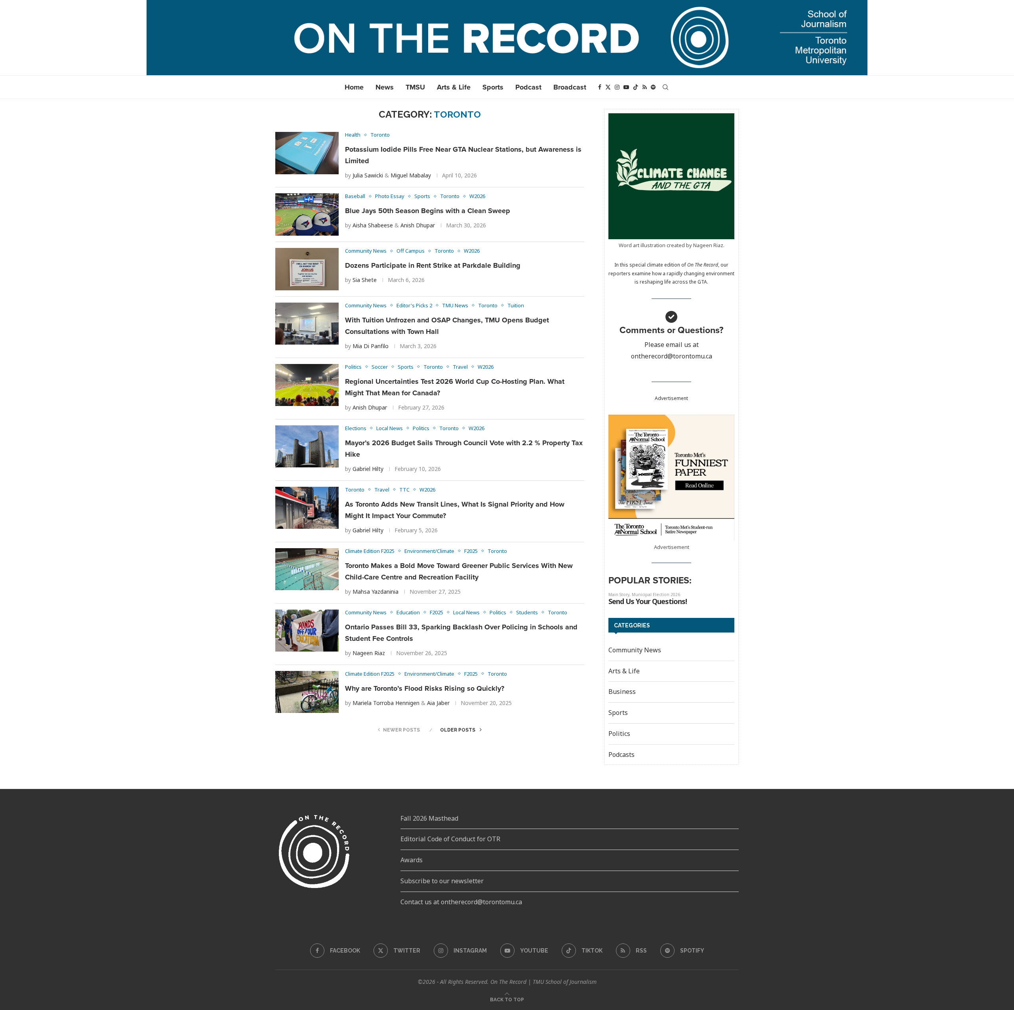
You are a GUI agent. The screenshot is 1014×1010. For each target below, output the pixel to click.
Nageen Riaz (369, 653)
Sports (492, 87)
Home (354, 87)
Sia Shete (365, 280)
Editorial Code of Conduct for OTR (450, 839)
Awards (411, 860)
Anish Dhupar (417, 225)
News (384, 87)
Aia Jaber (438, 703)
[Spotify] (653, 87)
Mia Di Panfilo (371, 346)
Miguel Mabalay (411, 175)
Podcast (528, 87)
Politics (619, 733)
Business (622, 691)
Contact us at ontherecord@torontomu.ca (461, 902)
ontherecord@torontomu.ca (671, 356)
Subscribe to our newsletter (442, 881)
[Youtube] (626, 87)
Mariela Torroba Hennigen (386, 703)
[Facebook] (599, 87)
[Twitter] (608, 87)
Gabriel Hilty (368, 469)
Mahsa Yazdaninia (375, 591)
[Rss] (644, 87)
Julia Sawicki (368, 175)
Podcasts (621, 754)
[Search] (665, 87)
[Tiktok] (636, 87)
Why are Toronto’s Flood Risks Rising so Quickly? (424, 688)
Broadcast (569, 87)
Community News (634, 650)
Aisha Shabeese (373, 225)
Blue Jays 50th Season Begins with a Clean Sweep (427, 211)
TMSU (415, 87)
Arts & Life (454, 87)
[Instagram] (617, 87)
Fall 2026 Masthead (429, 818)
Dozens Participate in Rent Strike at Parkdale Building (433, 265)
